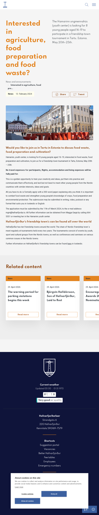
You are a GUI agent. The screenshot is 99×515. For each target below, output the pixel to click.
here (70, 243)
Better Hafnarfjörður (50, 453)
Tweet (81, 94)
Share (63, 94)
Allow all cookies (27, 501)
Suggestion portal (49, 445)
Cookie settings (27, 494)
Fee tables (49, 457)
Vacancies (49, 449)
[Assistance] (93, 509)
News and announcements (18, 82)
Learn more (19, 487)
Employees (49, 461)
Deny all (54, 494)
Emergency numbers (49, 466)
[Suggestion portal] (86, 509)
